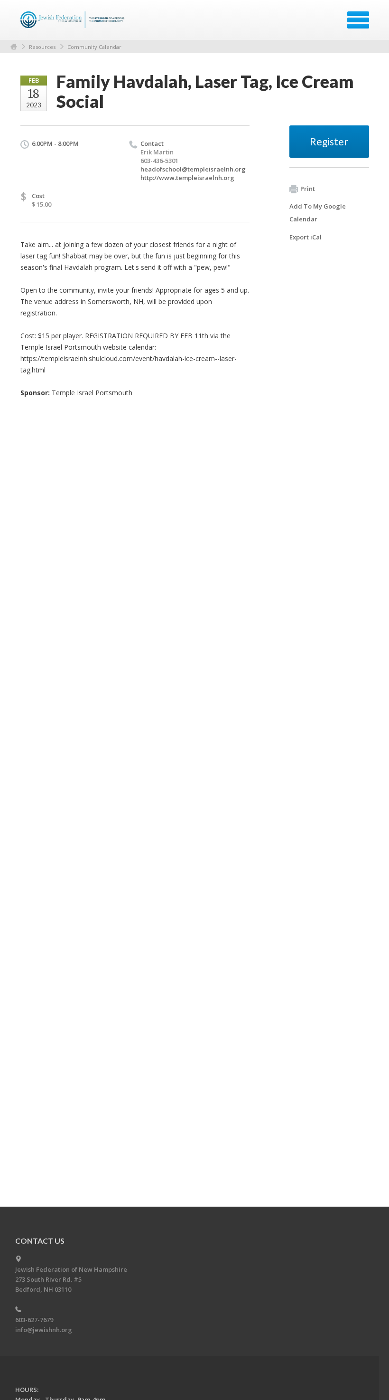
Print (307, 188)
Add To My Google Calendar (317, 212)
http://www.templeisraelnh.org (187, 177)
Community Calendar (94, 46)
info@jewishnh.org (43, 1329)
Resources (42, 46)
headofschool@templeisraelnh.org (193, 169)
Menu (358, 20)
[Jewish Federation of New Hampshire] (73, 23)
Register (329, 141)
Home (13, 47)
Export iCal (305, 237)
